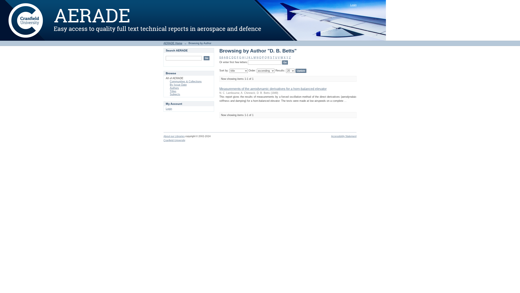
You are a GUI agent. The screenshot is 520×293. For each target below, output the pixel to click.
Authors (174, 88)
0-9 (221, 57)
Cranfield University (174, 140)
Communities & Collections (186, 81)
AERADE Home (173, 43)
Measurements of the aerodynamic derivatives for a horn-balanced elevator (273, 89)
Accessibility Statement (343, 136)
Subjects (175, 94)
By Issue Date (178, 84)
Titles (173, 91)
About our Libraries (174, 136)
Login (353, 5)
